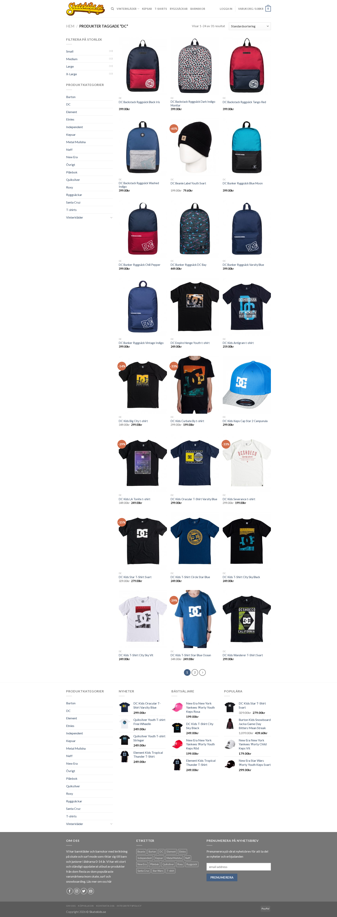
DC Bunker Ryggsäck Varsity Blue (243, 264)
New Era (72, 157)
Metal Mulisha (76, 142)
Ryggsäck (191, 864)
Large (70, 66)
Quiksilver (73, 179)
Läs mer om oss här (99, 881)
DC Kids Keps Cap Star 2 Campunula (245, 421)
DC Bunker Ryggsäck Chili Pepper (140, 264)
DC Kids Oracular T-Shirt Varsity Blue (194, 499)
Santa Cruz (73, 202)
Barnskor (197, 8)
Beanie (141, 851)
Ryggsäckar (179, 8)
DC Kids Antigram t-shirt (238, 343)
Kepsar (147, 8)
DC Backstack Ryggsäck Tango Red (244, 102)
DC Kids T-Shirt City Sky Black (241, 577)
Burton (70, 97)
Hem (70, 26)
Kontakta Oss (105, 905)
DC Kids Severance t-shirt (239, 499)
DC (68, 104)
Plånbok (71, 172)
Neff (69, 149)
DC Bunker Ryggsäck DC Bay (188, 264)
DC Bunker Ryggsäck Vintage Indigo (141, 343)
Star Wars (158, 870)
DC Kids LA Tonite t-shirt (134, 499)
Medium (71, 59)
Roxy (69, 187)
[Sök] (112, 9)
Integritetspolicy (129, 905)
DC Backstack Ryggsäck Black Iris (139, 102)
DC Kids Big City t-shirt (133, 421)
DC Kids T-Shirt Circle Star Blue (190, 577)
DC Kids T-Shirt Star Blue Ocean (191, 655)
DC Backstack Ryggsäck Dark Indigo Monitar (193, 103)
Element (71, 112)
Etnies (70, 119)
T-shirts (161, 8)
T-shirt (170, 870)
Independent (74, 127)
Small (69, 51)
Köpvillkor (86, 905)
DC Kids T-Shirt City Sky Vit (136, 655)
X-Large (71, 74)
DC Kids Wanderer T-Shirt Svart (243, 655)
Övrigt (70, 164)
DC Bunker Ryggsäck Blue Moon (243, 183)
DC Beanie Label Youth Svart (188, 183)
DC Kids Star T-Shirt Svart (135, 577)
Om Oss (71, 905)
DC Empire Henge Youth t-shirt (190, 343)
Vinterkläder (127, 8)
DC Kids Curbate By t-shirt (187, 421)
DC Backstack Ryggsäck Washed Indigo (139, 184)
